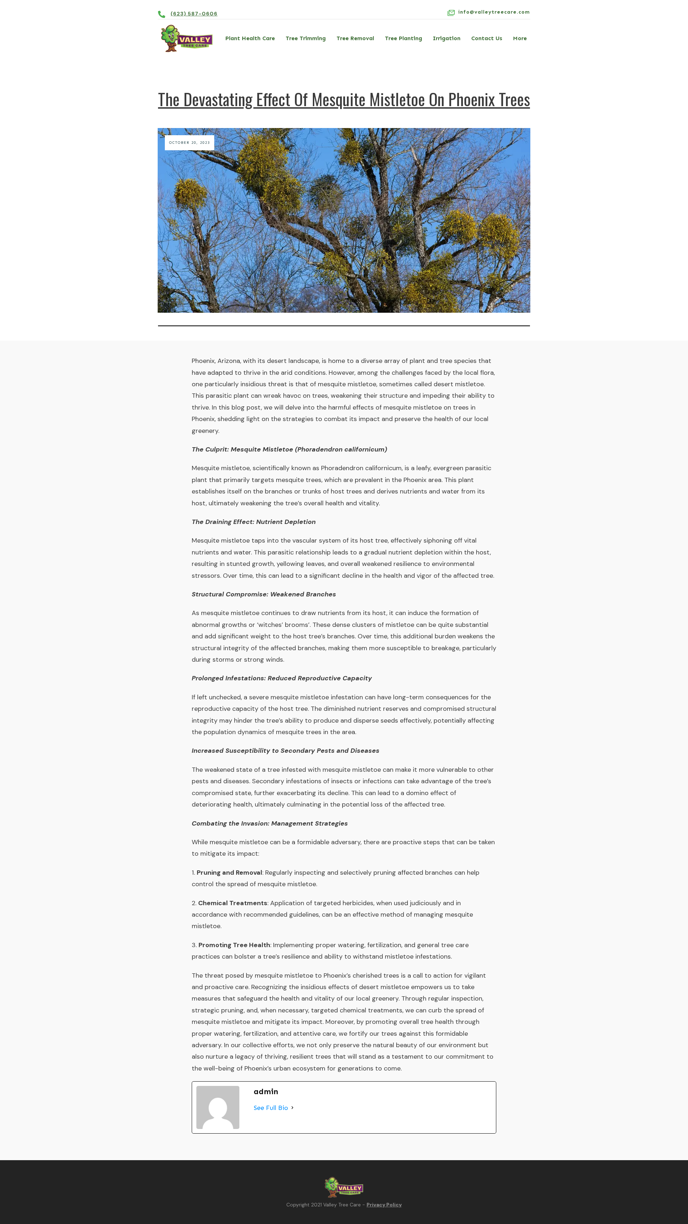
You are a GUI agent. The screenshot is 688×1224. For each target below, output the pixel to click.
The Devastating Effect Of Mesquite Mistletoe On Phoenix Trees (344, 98)
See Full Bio (271, 1108)
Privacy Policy (384, 1204)
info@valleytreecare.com (494, 12)
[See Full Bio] (292, 1108)
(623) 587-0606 (194, 13)
